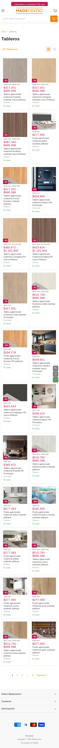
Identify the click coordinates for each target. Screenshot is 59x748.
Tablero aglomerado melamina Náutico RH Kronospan (42, 202)
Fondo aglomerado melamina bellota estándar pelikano (12, 559)
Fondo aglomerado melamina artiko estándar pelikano (15, 515)
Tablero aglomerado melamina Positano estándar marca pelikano (15, 97)
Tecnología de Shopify (29, 743)
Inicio (3, 31)
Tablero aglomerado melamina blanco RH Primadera (41, 419)
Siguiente (41, 675)
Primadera (36, 425)
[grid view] (49, 49)
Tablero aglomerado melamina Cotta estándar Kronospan (15, 314)
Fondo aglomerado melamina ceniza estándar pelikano (12, 606)
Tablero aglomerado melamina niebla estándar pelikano (43, 304)
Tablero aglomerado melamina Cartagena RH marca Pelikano (15, 257)
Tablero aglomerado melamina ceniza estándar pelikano (41, 562)
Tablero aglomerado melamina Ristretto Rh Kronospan (14, 471)
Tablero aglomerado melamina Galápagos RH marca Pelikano (15, 412)
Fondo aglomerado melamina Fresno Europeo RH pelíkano (13, 358)
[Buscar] (54, 19)
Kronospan (36, 208)
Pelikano (7, 102)
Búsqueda (29, 736)
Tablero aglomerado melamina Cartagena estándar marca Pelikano (43, 97)
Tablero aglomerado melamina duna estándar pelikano (15, 653)
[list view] (55, 49)
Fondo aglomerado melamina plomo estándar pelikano (40, 141)
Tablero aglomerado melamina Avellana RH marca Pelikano (42, 257)
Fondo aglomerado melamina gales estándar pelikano (43, 650)
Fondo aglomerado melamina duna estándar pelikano (43, 606)
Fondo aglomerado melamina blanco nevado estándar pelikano (43, 515)
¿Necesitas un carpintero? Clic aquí (29, 4)
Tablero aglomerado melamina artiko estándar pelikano (43, 467)
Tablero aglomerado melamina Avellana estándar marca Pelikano (15, 151)
